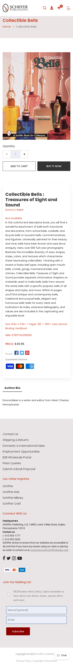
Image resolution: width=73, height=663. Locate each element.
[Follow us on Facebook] (16, 353)
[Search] (44, 7)
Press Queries (12, 463)
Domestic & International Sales (24, 445)
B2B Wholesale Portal (17, 457)
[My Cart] (59, 7)
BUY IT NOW (53, 166)
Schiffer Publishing (46, 654)
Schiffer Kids (11, 492)
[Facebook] (4, 558)
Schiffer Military (13, 497)
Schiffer (8, 486)
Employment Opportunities (21, 451)
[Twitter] (9, 558)
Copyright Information (45, 660)
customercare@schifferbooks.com (49, 550)
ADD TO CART (19, 166)
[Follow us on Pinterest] (27, 353)
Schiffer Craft (12, 503)
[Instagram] (14, 558)
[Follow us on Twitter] (21, 353)
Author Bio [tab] (12, 388)
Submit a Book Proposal (19, 469)
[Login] (52, 7)
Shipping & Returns (16, 440)
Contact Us (10, 434)
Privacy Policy (23, 660)
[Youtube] (19, 558)
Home (7, 26)
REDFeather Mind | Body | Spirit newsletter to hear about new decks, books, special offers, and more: (38, 595)
